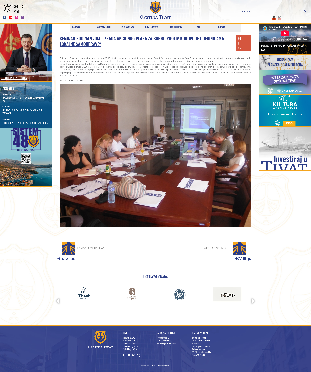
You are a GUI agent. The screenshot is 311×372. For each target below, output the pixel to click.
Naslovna (76, 26)
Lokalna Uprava (128, 26)
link (26, 184)
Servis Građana (152, 26)
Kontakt (221, 26)
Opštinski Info (176, 26)
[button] (305, 11)
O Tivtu (197, 26)
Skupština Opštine (105, 26)
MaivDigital (166, 365)
